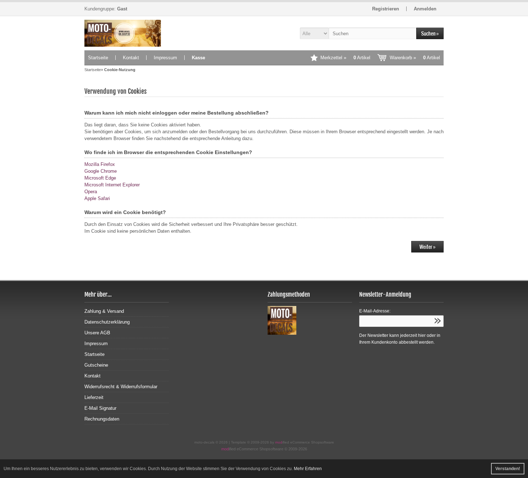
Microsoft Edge (100, 178)
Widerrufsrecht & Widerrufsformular (120, 386)
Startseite (98, 57)
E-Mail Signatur (100, 408)
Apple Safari (97, 198)
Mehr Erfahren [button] (308, 468)
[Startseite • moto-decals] (126, 33)
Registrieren (385, 8)
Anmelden (425, 8)
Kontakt (131, 57)
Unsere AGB (97, 332)
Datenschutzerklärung (107, 322)
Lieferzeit (93, 397)
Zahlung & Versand (104, 311)
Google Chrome (100, 171)
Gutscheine (96, 365)
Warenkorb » (415, 57)
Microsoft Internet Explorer (112, 184)
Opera (90, 191)
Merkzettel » (345, 57)
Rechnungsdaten (101, 419)
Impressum (165, 57)
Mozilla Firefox (99, 164)
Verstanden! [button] (507, 468)
